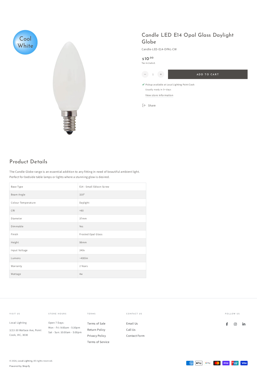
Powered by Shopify (19, 366)
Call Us (130, 330)
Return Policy (96, 330)
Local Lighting (25, 360)
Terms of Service (98, 342)
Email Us (132, 323)
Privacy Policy (96, 336)
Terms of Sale (96, 323)
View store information (159, 95)
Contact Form (135, 336)
